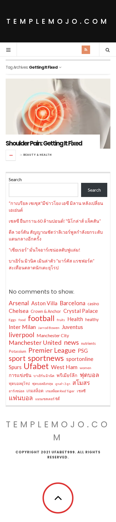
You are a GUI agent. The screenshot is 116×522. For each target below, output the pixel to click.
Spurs (15, 367)
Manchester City (53, 335)
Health (75, 319)
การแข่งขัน (20, 375)
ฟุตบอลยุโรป (19, 383)
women (85, 368)
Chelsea (18, 310)
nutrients (88, 343)
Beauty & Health (37, 154)
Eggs (12, 320)
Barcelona (72, 303)
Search (15, 179)
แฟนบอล (21, 398)
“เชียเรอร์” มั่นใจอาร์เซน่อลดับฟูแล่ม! (44, 249)
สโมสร (81, 382)
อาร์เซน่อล (16, 391)
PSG (83, 351)
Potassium (17, 351)
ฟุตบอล (89, 374)
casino (93, 303)
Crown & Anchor (46, 311)
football (41, 318)
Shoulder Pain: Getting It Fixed (44, 143)
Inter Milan (22, 326)
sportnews (46, 358)
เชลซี (81, 391)
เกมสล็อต (34, 390)
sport (17, 358)
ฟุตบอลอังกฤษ (42, 384)
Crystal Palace (80, 311)
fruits (61, 320)
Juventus (72, 327)
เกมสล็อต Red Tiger (60, 391)
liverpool (21, 334)
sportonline (79, 359)
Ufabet (36, 366)
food (22, 320)
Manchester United (35, 342)
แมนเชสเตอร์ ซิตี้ (47, 399)
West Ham (64, 366)
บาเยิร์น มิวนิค (44, 376)
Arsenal (19, 303)
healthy (92, 319)
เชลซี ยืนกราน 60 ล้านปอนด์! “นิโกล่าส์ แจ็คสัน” (55, 221)
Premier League (51, 350)
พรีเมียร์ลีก (67, 375)
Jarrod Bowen (48, 328)
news (71, 342)
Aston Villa (44, 303)
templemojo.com (58, 21)
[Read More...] (11, 155)
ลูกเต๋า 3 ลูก (62, 383)
